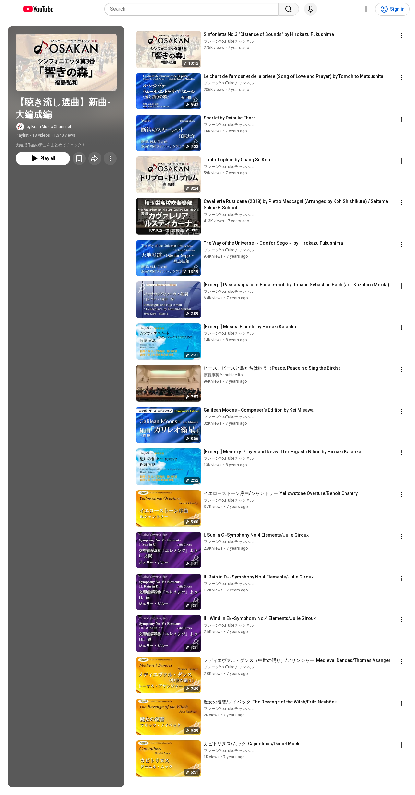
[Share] (94, 158)
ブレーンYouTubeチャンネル (229, 41)
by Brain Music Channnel (49, 126)
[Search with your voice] (310, 9)
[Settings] (366, 9)
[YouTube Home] (38, 9)
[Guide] (12, 9)
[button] (66, 62)
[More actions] (110, 158)
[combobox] (193, 9)
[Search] (288, 9)
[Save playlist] (79, 158)
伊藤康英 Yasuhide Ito (223, 375)
